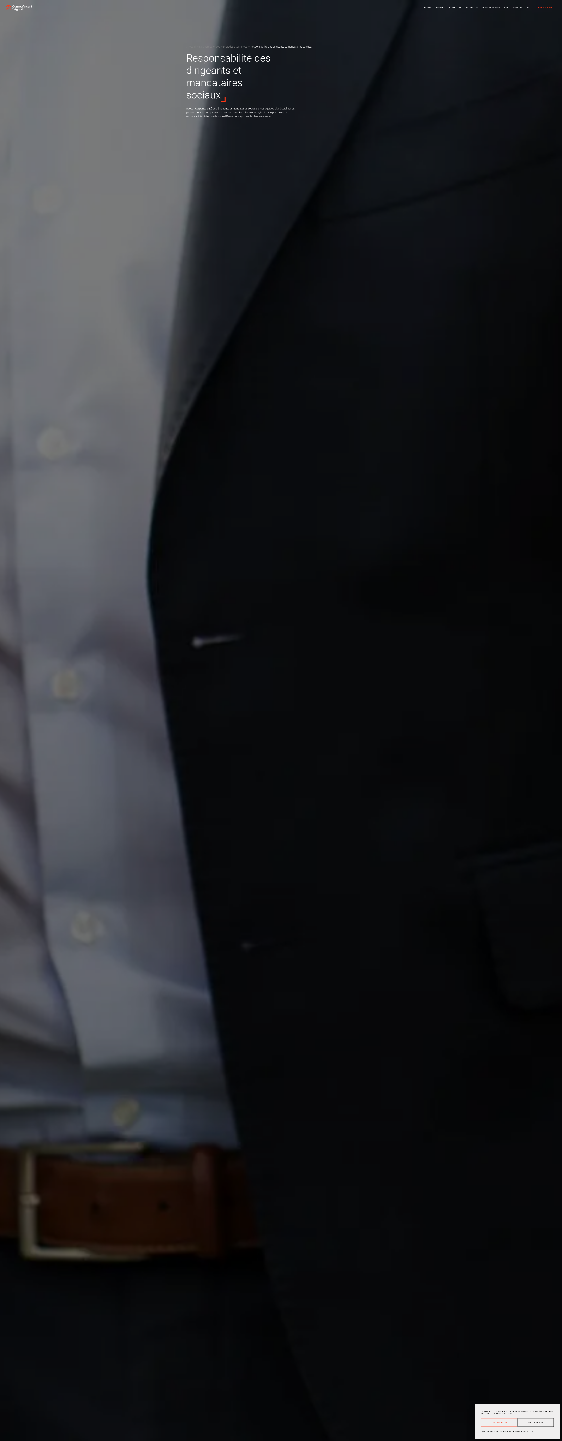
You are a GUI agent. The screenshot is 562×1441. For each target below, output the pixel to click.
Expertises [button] (455, 7)
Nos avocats (545, 7)
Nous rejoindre (491, 7)
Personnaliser (490, 1431)
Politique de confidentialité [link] (517, 1431)
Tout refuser (535, 1422)
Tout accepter (499, 1422)
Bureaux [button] (440, 7)
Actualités (472, 7)
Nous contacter (513, 7)
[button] (528, 7)
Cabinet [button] (427, 7)
